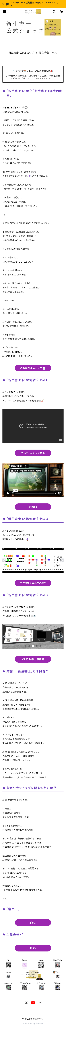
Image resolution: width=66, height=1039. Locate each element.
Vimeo (33, 506)
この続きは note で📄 (33, 368)
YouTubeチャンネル (33, 453)
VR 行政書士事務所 (33, 659)
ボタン (33, 922)
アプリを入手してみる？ (33, 583)
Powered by (29, 1023)
